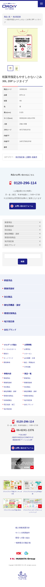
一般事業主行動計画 (22, 543)
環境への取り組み (22, 538)
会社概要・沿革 (29, 358)
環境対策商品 (10, 313)
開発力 (6, 354)
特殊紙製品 (8, 400)
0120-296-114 (25, 183)
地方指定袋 (19, 157)
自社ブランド (10, 330)
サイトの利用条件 (22, 533)
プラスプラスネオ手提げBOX (12, 510)
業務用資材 (9, 288)
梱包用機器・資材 (12, 305)
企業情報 (28, 345)
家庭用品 (8, 280)
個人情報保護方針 (22, 528)
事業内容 (7, 374)
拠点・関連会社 (29, 362)
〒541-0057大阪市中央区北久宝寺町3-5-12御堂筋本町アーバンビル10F (22, 437)
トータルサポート (10, 349)
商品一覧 (28, 374)
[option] (22, 44)
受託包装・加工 (9, 404)
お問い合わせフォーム (24, 206)
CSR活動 (27, 367)
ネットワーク (8, 358)
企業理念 (27, 349)
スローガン (28, 354)
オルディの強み (10, 345)
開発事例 (7, 362)
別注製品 (8, 297)
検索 (22, 261)
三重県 (28, 157)
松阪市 (34, 157)
